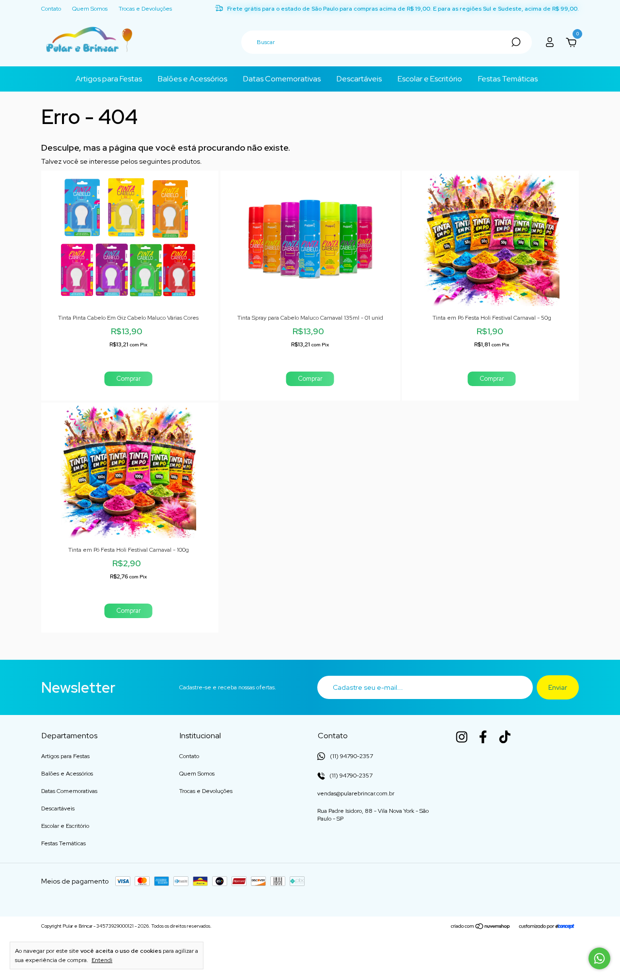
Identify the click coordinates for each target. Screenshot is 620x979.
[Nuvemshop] (480, 927)
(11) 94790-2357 (350, 775)
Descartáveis (359, 79)
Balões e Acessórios (192, 79)
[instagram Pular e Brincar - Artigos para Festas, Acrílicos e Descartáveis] (461, 736)
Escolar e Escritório (430, 79)
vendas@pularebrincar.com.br (355, 793)
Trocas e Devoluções (145, 9)
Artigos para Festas (109, 79)
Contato (51, 9)
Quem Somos (90, 9)
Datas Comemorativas (282, 79)
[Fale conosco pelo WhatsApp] (599, 958)
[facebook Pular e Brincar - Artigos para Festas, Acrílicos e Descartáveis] (483, 736)
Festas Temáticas (508, 79)
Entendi (102, 960)
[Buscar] (515, 42)
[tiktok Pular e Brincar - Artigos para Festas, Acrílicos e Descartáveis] (504, 736)
